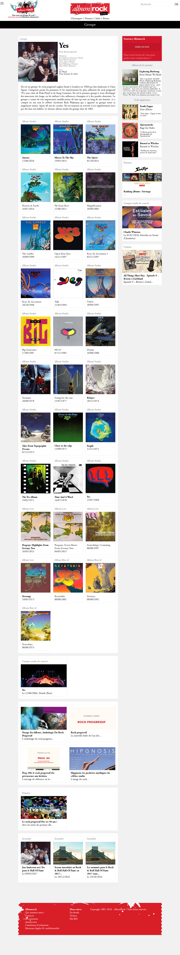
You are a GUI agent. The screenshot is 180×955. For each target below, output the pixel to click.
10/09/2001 (93, 209)
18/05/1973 (28, 599)
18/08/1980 (93, 353)
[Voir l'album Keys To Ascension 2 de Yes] (100, 249)
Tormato (26, 397)
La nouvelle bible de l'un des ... (86, 735)
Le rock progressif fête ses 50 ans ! (39, 821)
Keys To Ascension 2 (97, 253)
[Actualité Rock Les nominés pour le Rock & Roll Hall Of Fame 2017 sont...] (100, 856)
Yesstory (91, 596)
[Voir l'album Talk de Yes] (68, 297)
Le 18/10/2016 (94, 877)
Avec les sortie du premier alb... (37, 825)
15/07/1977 (61, 401)
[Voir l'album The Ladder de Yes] (35, 249)
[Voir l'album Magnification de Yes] (100, 201)
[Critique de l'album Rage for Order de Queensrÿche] (130, 137)
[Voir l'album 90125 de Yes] (68, 345)
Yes (88, 496)
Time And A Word (64, 497)
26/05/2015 (28, 551)
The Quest (92, 157)
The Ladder (28, 253)
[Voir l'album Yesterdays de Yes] (35, 640)
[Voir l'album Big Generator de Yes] (35, 345)
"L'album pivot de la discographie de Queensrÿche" (148, 134)
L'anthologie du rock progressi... (38, 738)
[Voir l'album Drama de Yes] (100, 345)
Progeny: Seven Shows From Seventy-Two (66, 547)
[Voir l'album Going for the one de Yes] (68, 393)
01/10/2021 (93, 161)
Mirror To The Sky (64, 157)
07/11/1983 (61, 353)
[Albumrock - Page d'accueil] (90, 14)
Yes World (63, 72)
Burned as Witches (149, 143)
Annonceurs (31, 922)
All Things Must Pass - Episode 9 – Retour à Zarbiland (141, 277)
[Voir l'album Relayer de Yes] (100, 393)
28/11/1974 (93, 401)
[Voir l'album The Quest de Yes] (100, 153)
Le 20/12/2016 (62, 877)
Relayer (90, 397)
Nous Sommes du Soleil (68, 74)
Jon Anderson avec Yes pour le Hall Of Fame (33, 869)
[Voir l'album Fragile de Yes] (100, 441)
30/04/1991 (93, 304)
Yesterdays (27, 644)
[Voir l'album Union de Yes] (100, 297)
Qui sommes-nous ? (34, 912)
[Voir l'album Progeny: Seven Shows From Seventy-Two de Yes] (68, 540)
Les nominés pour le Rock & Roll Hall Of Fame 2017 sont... (100, 870)
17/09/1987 (28, 353)
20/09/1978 (28, 401)
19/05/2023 (61, 161)
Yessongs (26, 596)
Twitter (73, 915)
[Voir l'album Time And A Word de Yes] (68, 492)
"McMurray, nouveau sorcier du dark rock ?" (148, 151)
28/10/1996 (28, 305)
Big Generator (29, 349)
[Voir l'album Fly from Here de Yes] (68, 201)
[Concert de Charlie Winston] (142, 227)
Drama (90, 349)
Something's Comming (98, 545)
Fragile (90, 445)
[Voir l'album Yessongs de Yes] (35, 592)
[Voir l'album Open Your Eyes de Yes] (68, 249)
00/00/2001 (61, 599)
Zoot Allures (146, 109)
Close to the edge (63, 445)
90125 (58, 349)
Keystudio (60, 596)
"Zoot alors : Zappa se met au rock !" (150, 114)
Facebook (74, 912)
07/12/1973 (28, 452)
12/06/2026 (28, 161)
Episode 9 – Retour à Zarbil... (138, 282)
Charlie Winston (132, 232)
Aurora (25, 157)
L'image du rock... (80, 779)
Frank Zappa (146, 106)
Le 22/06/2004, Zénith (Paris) (37, 693)
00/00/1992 (93, 599)
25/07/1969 (93, 500)
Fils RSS (74, 919)
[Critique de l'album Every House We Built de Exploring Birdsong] (130, 84)
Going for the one (64, 397)
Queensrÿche (146, 124)
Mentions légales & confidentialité (42, 928)
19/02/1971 (28, 500)
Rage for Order (147, 128)
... (125, 194)
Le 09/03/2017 (29, 873)
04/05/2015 (61, 551)
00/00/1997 (93, 548)
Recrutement (31, 919)
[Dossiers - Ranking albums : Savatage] (142, 187)
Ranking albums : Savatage (137, 191)
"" (142, 90)
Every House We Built (150, 74)
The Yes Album (29, 497)
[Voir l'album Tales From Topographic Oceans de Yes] (35, 441)
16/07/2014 (28, 209)
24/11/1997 (61, 257)
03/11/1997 (93, 257)
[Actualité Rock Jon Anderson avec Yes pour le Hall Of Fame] (35, 857)
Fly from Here (62, 205)
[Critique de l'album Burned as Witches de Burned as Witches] (130, 156)
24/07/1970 (61, 500)
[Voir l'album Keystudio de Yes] (68, 592)
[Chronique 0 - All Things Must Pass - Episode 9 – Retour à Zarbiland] (142, 262)
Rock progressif (79, 732)
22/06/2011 (61, 209)
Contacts (29, 915)
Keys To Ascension (31, 301)
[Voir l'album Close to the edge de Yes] (68, 441)
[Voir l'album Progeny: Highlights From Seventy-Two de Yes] (35, 540)
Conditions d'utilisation (36, 925)
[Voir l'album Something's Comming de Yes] (100, 540)
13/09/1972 (61, 449)
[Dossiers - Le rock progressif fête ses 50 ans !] (44, 809)
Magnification (94, 205)
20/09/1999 (28, 257)
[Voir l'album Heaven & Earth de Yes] (35, 201)
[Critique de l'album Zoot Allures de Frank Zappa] (130, 119)
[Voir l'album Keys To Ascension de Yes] (35, 297)
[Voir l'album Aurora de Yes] (35, 153)
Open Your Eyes (62, 253)
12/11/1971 (93, 449)
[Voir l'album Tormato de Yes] (35, 393)
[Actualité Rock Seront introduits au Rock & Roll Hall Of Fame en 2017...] (68, 856)
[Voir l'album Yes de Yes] (100, 492)
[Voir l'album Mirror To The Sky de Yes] (68, 153)
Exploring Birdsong (149, 71)
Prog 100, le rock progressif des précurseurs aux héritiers (38, 774)
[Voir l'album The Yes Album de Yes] (35, 492)
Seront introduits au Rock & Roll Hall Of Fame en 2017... (68, 870)
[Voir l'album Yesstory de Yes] (100, 592)
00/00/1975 (28, 647)
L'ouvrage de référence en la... (37, 779)
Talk (57, 301)
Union (90, 301)
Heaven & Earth (30, 205)
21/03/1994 (61, 305)
